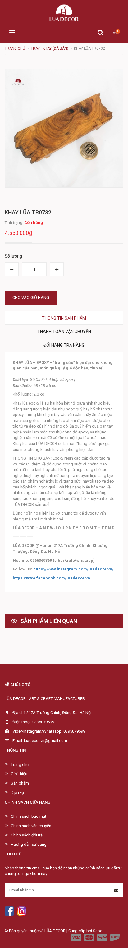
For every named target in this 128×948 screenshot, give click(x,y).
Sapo (98, 930)
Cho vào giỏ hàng (30, 297)
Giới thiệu (19, 774)
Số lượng (13, 256)
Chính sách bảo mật (28, 816)
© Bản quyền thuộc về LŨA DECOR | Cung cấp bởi (49, 930)
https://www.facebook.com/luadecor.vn (51, 578)
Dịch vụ (17, 792)
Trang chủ (20, 764)
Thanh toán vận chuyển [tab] (64, 331)
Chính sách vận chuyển (31, 825)
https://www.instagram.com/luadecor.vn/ (73, 569)
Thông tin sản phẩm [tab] (64, 318)
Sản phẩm (20, 783)
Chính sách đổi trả (27, 835)
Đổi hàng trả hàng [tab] (64, 345)
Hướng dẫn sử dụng (29, 844)
